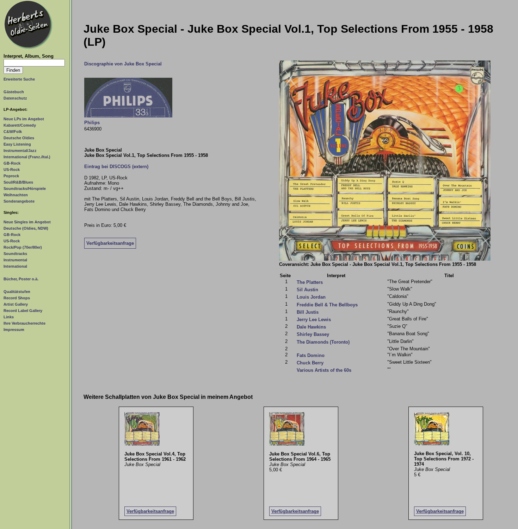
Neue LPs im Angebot (24, 119)
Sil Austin (307, 289)
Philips (92, 122)
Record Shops (17, 298)
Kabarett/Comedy (20, 125)
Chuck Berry (310, 362)
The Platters (310, 282)
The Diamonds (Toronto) (323, 342)
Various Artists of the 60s (324, 370)
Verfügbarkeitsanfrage (110, 243)
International (15, 266)
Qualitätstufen (17, 291)
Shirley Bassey (313, 334)
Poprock (11, 176)
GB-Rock (12, 163)
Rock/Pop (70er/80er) (23, 247)
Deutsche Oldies (19, 138)
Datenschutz (15, 98)
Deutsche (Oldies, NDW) (26, 228)
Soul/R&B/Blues (18, 182)
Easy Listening (17, 144)
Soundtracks (15, 253)
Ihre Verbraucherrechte (24, 323)
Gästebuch (14, 92)
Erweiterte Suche (19, 79)
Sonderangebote (19, 201)
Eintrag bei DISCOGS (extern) (116, 166)
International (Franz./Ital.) (27, 157)
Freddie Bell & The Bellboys (327, 304)
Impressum (14, 329)
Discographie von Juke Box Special (123, 63)
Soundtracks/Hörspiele (25, 188)
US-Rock (12, 169)
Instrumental (15, 260)
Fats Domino (311, 355)
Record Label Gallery (23, 310)
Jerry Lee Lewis (314, 319)
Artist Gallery (16, 304)
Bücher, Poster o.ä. (21, 279)
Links (9, 317)
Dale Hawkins (311, 327)
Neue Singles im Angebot (27, 222)
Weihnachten (16, 195)
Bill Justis (308, 312)
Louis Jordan (311, 297)
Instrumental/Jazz (20, 150)
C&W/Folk (13, 131)
